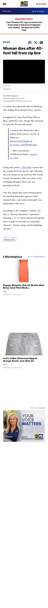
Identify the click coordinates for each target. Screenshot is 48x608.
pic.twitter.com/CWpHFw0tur (23, 144)
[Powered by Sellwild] (41, 408)
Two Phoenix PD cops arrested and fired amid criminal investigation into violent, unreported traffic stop (24, 26)
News (6, 42)
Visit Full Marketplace (36, 257)
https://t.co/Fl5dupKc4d (21, 141)
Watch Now (40, 4)
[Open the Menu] (4, 4)
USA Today (26, 167)
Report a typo (9, 239)
